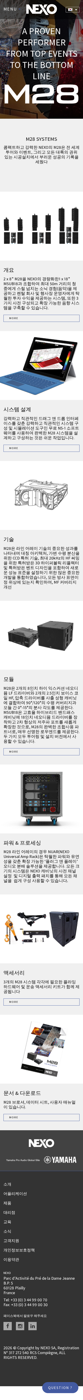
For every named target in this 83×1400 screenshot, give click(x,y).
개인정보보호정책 (19, 1250)
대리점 (9, 1212)
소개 (7, 1184)
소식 (7, 1231)
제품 (7, 1203)
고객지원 (11, 1240)
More (13, 318)
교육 (7, 1221)
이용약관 (11, 1259)
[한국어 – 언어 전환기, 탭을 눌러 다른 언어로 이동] (73, 9)
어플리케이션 (15, 1193)
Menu (12, 9)
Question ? (60, 1387)
